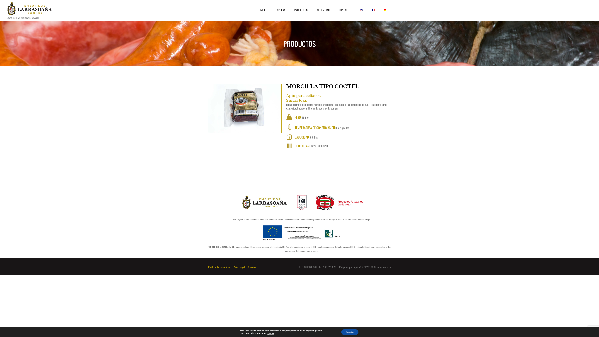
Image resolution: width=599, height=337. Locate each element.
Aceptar (350, 332)
